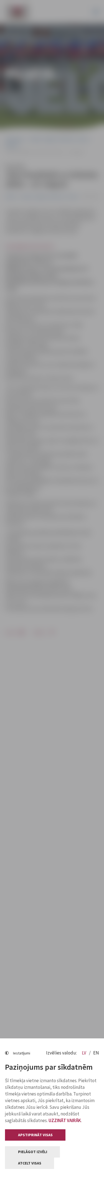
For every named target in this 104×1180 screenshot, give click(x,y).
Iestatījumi (21, 1053)
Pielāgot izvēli (32, 1151)
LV (84, 1053)
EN (96, 1053)
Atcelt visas (29, 1163)
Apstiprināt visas (35, 1134)
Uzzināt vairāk (65, 1120)
